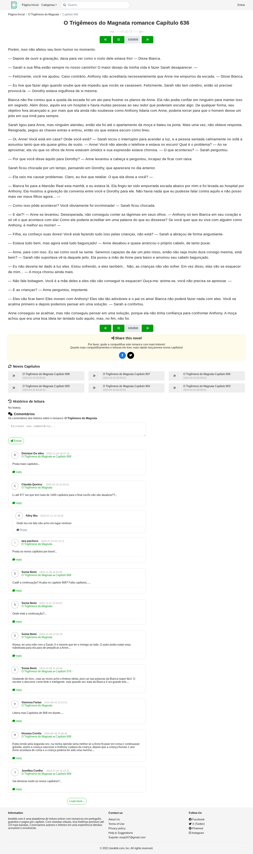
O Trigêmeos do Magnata (43, 14)
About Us (114, 819)
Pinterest (197, 828)
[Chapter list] (118, 39)
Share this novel (128, 338)
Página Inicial (30, 4)
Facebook (198, 819)
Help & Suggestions (120, 832)
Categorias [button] (48, 4)
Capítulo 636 (70, 14)
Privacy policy (116, 828)
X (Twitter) (198, 823)
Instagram (197, 832)
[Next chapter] (147, 39)
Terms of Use (116, 823)
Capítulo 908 (63, 456)
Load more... (77, 801)
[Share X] (130, 355)
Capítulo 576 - (64, 671)
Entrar (241, 4)
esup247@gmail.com (132, 837)
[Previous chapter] (105, 39)
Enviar (17, 440)
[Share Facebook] (122, 355)
